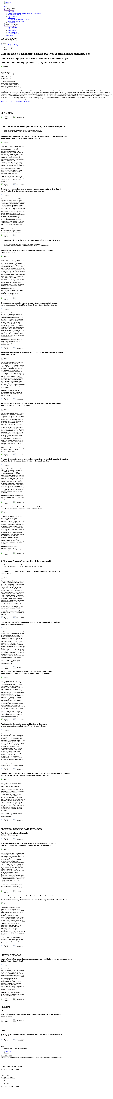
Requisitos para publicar (14, 14)
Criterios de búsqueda (10, 26)
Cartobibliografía (12, 32)
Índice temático (12, 30)
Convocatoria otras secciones (16, 21)
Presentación (11, 11)
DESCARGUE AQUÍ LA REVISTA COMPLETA (15, 102)
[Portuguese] (16, 45)
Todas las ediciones (9, 35)
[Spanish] (4, 45)
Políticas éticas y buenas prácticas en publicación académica (24, 13)
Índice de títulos (12, 29)
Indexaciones (11, 18)
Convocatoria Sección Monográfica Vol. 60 (20, 19)
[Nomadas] (7, 2)
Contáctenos (11, 22)
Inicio (5, 6)
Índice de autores (12, 27)
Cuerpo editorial (12, 16)
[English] (10, 45)
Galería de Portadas (13, 33)
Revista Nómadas (9, 10)
